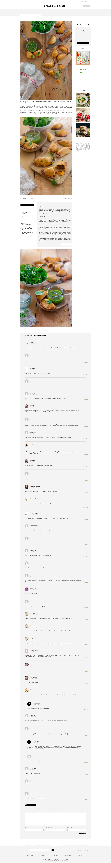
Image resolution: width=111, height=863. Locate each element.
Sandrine (32, 405)
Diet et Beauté (33, 550)
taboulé (51, 105)
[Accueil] (55, 6)
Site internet (70, 827)
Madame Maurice (34, 525)
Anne (31, 562)
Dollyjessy (32, 601)
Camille (32, 444)
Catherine (32, 368)
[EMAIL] (89, 1)
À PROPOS (43, 855)
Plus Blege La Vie (34, 663)
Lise (34, 756)
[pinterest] (70, 243)
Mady (31, 689)
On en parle (30, 855)
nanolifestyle (33, 575)
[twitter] (68, 243)
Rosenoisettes (33, 393)
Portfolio (68, 855)
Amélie (31, 538)
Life (32, 6)
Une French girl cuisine (35, 486)
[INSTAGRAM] (87, 1)
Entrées (44, 15)
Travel (40, 6)
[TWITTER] (83, 1)
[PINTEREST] (85, 1)
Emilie (31, 342)
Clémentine (32, 460)
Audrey (32, 472)
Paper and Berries (34, 498)
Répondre (85, 362)
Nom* (26, 827)
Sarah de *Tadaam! (34, 650)
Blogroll (55, 855)
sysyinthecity (33, 588)
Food (24, 6)
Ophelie (32, 380)
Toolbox (71, 6)
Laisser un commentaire (40, 335)
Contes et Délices (34, 513)
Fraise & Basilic (36, 703)
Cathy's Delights (33, 613)
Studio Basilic (50, 860)
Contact (79, 6)
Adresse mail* (49, 827)
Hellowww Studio (63, 860)
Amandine (32, 715)
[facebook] (67, 243)
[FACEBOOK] (81, 1)
